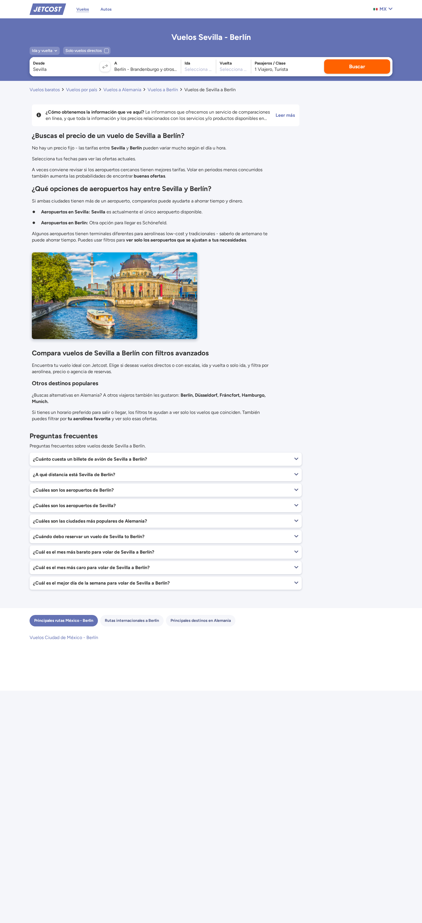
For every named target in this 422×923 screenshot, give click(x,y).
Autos (106, 9)
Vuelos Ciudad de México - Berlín (64, 637)
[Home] (48, 8)
